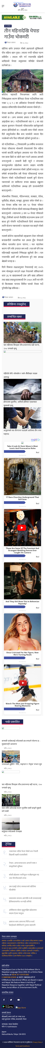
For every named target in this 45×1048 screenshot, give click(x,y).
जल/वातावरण (12, 943)
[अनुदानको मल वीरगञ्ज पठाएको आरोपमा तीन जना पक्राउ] (22, 418)
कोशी (19, 948)
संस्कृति (29, 956)
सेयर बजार (27, 953)
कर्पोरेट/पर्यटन (12, 945)
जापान (27, 940)
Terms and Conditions (22, 1046)
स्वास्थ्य (24, 950)
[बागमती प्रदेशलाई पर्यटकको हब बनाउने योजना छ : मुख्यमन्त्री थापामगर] (22, 733)
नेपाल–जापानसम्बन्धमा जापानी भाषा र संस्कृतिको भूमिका (23, 864)
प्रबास (41, 940)
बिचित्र (19, 950)
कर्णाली (14, 948)
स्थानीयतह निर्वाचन (7, 956)
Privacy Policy (37, 1042)
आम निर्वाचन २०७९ (19, 956)
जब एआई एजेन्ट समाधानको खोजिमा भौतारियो (22, 888)
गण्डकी (36, 950)
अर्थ (23, 940)
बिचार (4, 943)
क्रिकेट (21, 953)
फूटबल (15, 953)
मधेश (23, 945)
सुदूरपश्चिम (5, 953)
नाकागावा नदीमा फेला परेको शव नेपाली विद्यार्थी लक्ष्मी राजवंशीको (23, 853)
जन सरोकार (8, 26)
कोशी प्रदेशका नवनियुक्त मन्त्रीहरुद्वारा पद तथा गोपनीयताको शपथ (24, 876)
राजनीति (10, 940)
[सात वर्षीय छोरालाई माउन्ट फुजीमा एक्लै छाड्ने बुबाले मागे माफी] (22, 800)
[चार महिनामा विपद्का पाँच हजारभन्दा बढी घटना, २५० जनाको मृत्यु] (22, 332)
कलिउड (4, 945)
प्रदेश (19, 945)
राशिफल (13, 950)
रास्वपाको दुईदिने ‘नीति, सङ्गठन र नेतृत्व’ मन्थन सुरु (22, 764)
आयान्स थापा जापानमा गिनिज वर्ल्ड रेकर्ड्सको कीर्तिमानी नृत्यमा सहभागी (22, 923)
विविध (33, 953)
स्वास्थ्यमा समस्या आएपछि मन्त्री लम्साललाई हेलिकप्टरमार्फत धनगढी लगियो (25, 900)
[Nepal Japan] (22, 4)
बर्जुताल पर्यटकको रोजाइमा (12, 831)
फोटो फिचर (21, 943)
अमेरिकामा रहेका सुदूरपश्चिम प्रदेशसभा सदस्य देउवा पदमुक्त (23, 911)
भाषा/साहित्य (32, 948)
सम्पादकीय (6, 950)
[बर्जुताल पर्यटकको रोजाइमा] (22, 824)
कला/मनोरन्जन (34, 943)
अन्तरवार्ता (40, 948)
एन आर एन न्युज (6, 948)
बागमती (30, 950)
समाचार (4, 940)
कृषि (10, 953)
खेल (27, 943)
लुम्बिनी (25, 948)
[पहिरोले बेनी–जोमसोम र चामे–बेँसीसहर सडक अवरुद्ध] (22, 361)
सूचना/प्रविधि (30, 945)
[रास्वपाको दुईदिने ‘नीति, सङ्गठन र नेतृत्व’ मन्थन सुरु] (22, 756)
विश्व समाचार (34, 940)
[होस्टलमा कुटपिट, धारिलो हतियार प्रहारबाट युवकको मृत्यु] (22, 389)
